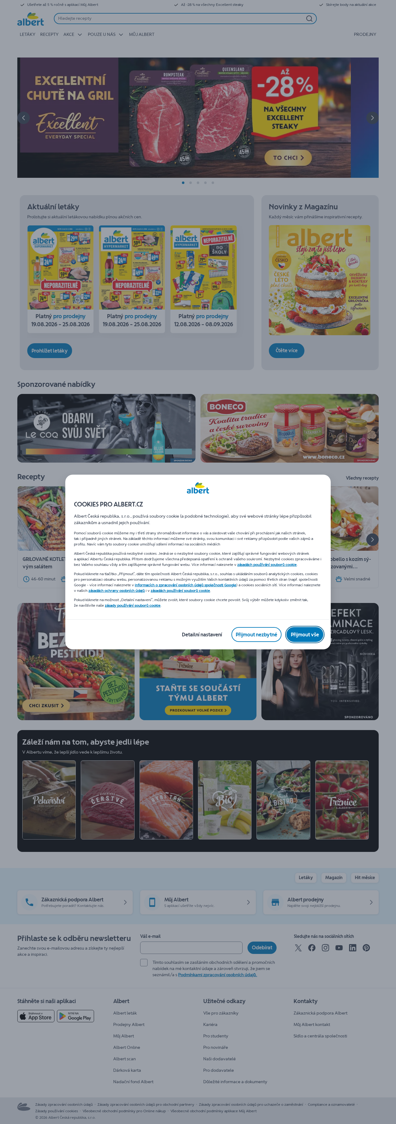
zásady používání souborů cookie (133, 605)
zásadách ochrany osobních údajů (116, 590)
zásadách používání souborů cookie (267, 564)
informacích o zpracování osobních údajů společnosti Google (185, 585)
